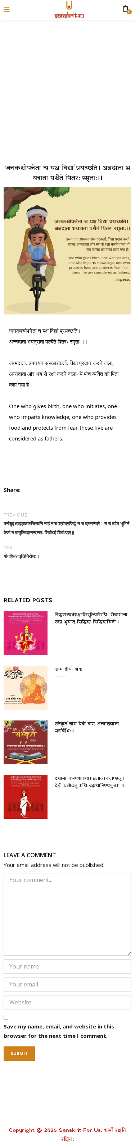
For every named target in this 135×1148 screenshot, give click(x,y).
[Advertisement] (67, 89)
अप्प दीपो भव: (68, 669)
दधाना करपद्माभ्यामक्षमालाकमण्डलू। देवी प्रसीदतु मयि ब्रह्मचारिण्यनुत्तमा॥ (89, 782)
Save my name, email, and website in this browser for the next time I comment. (59, 1031)
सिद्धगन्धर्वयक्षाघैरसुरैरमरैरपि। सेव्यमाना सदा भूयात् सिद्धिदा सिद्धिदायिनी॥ (91, 618)
